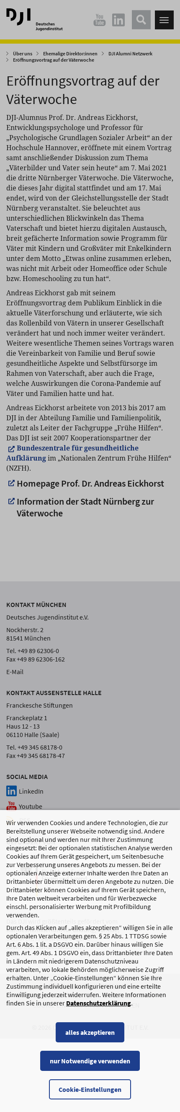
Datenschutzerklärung (98, 1003)
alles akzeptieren (90, 1032)
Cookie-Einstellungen (90, 1089)
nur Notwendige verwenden (90, 1061)
